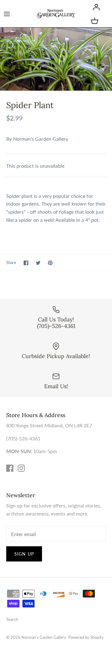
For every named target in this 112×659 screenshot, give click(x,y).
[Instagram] (21, 468)
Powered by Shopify (86, 637)
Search (12, 619)
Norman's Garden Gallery (40, 139)
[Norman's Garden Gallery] (56, 13)
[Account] (94, 7)
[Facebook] (9, 468)
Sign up (24, 554)
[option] (56, 59)
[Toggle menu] (7, 13)
